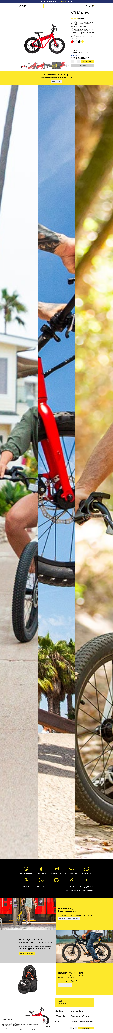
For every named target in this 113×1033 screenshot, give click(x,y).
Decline (33, 1029)
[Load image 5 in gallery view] (56, 65)
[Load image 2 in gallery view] (32, 65)
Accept (20, 1029)
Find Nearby (82, 65)
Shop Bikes (47, 5)
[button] (86, 5)
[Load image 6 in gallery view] (63, 65)
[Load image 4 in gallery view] (48, 65)
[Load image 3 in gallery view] (40, 65)
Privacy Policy (16, 1025)
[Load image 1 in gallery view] (24, 65)
